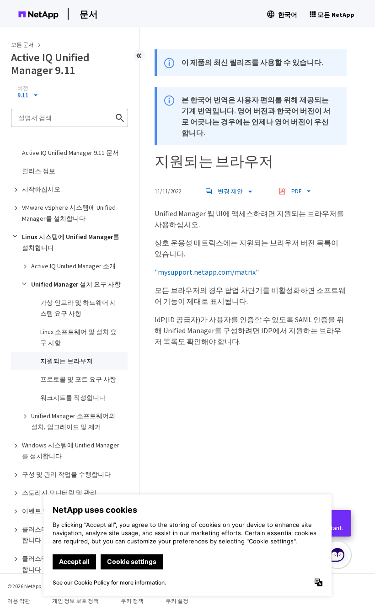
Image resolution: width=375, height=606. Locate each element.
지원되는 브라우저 (66, 361)
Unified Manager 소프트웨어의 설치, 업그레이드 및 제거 (73, 421)
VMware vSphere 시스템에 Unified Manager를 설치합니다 (69, 213)
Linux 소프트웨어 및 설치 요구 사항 (78, 337)
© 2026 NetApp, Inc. (29, 586)
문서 (89, 14)
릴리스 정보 (38, 171)
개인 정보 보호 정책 (75, 600)
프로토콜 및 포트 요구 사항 (78, 379)
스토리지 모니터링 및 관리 (59, 493)
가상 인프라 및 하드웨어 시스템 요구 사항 (78, 308)
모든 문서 (22, 44)
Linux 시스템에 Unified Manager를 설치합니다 (70, 242)
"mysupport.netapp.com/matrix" (207, 271)
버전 (22, 88)
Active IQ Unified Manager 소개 (73, 266)
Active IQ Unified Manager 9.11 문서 (70, 153)
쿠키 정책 (132, 600)
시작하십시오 (41, 189)
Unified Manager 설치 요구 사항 (76, 284)
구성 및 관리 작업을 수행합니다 (66, 474)
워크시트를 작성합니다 (73, 397)
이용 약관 (18, 600)
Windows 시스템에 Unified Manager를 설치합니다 (70, 450)
